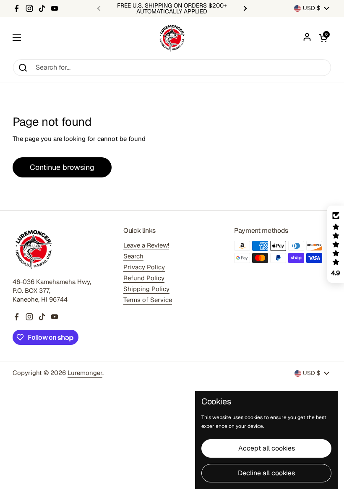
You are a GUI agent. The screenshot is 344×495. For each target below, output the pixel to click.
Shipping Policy (146, 289)
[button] (323, 37)
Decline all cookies (266, 473)
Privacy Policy (144, 267)
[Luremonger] (172, 37)
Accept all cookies (266, 448)
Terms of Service (147, 300)
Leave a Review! (146, 245)
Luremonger (85, 373)
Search (133, 256)
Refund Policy (143, 278)
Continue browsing (62, 167)
